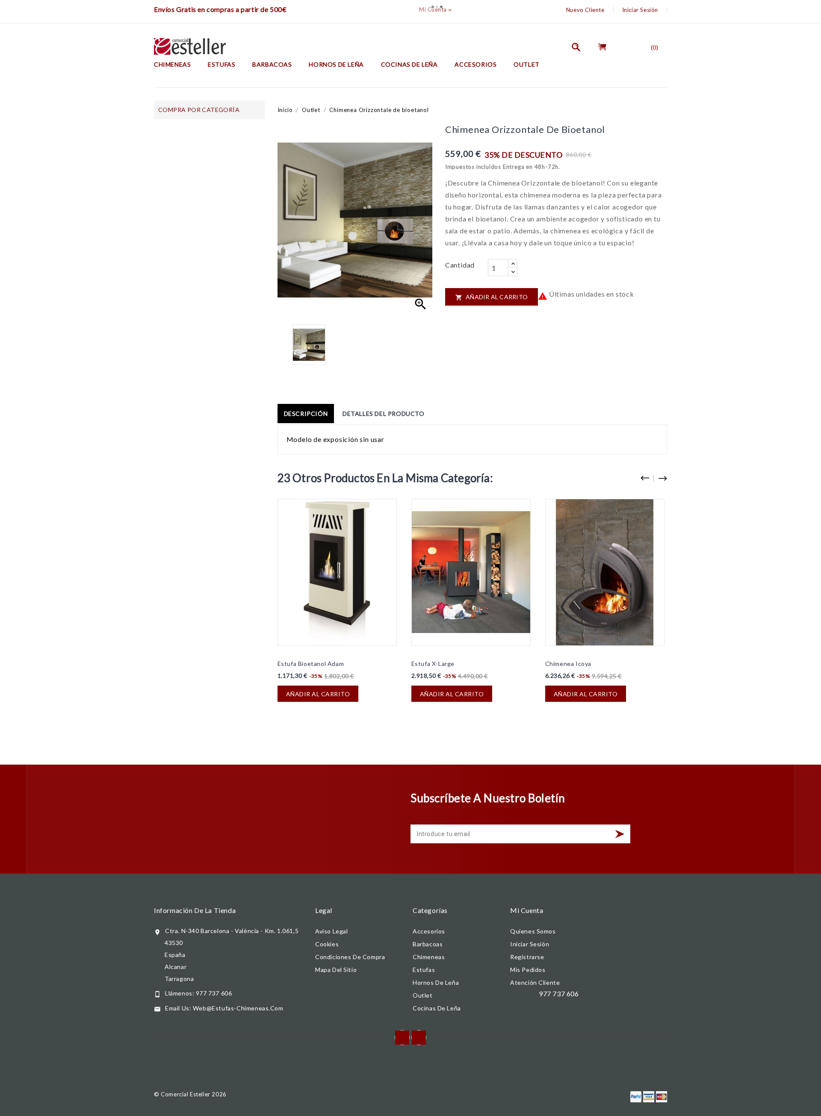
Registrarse (527, 956)
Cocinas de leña (409, 64)
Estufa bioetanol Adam (311, 663)
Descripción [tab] (306, 413)
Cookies (327, 944)
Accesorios (475, 64)
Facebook (402, 1038)
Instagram (419, 1038)
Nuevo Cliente (585, 9)
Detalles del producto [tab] (384, 413)
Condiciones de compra (350, 956)
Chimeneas (172, 64)
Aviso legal (331, 931)
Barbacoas (272, 64)
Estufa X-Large (433, 663)
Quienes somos (533, 931)
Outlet (527, 64)
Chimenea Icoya (568, 663)
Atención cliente (535, 982)
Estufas (221, 64)
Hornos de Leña (336, 64)
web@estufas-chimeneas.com (238, 1008)
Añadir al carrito (491, 296)
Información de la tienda (195, 910)
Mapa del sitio (336, 969)
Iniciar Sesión (640, 9)
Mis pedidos (528, 969)
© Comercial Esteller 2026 (190, 1094)
